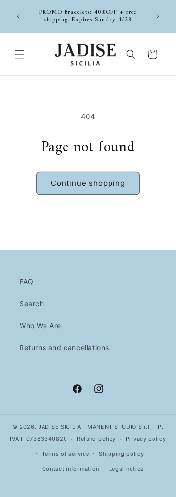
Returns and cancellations (64, 347)
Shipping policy (121, 454)
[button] (19, 54)
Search (32, 303)
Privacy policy (146, 438)
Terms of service (65, 454)
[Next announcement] (158, 16)
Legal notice (126, 468)
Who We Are (40, 325)
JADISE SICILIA (59, 426)
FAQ (27, 281)
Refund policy (96, 438)
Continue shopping (88, 183)
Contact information (70, 468)
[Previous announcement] (18, 16)
